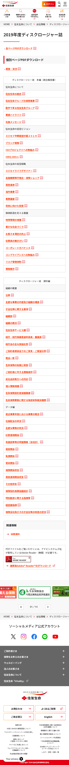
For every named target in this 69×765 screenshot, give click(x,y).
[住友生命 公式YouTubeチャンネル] (55, 636)
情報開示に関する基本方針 (50, 730)
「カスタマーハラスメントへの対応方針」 (19, 732)
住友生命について (13, 674)
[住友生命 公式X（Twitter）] (13, 636)
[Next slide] (48, 607)
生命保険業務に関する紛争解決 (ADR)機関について (50, 726)
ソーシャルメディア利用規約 (50, 737)
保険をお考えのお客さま (16, 656)
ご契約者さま (10, 651)
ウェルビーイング (13, 662)
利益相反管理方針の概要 (18, 753)
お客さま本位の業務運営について (19, 728)
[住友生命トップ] (34, 698)
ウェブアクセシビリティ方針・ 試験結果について (19, 749)
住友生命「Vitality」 (15, 681)
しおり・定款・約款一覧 (50, 752)
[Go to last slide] (21, 607)
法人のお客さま (11, 668)
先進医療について (18, 735)
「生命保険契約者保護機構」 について (50, 742)
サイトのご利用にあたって (18, 744)
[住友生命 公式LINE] (44, 636)
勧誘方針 (18, 725)
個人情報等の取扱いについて (50, 734)
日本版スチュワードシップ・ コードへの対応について (50, 747)
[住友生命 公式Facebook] (34, 636)
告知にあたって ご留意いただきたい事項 (18, 740)
